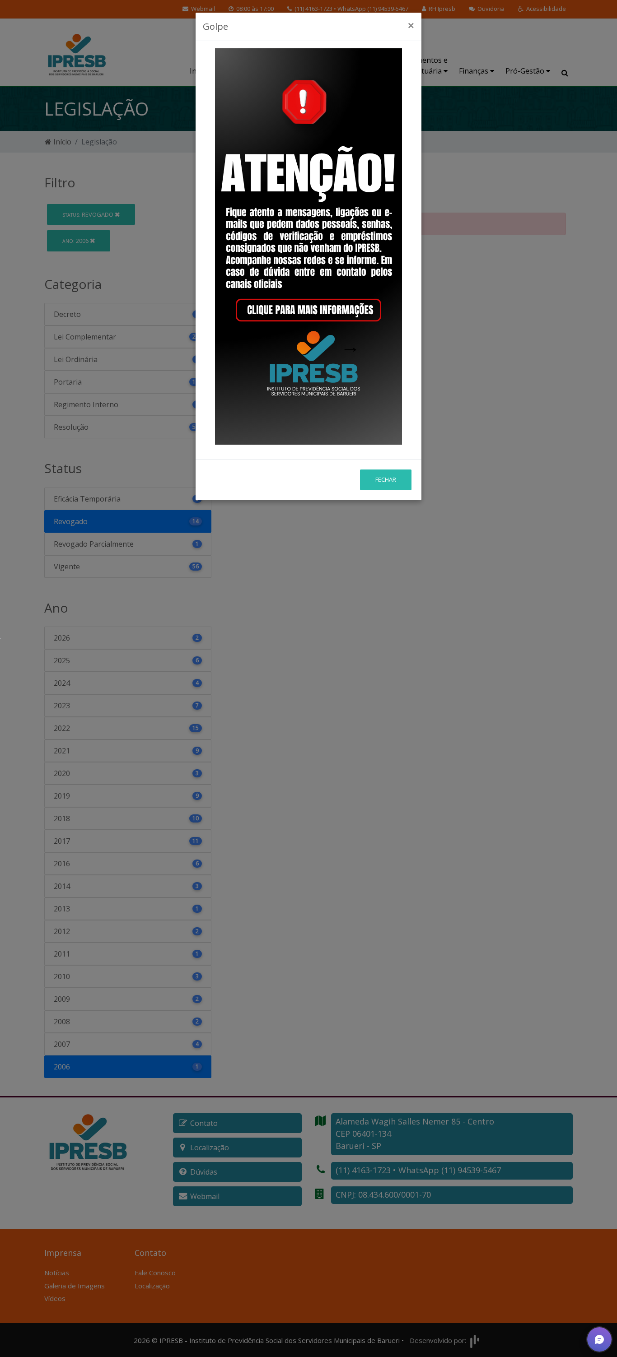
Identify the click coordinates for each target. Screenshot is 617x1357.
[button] (599, 1339)
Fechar (385, 479)
